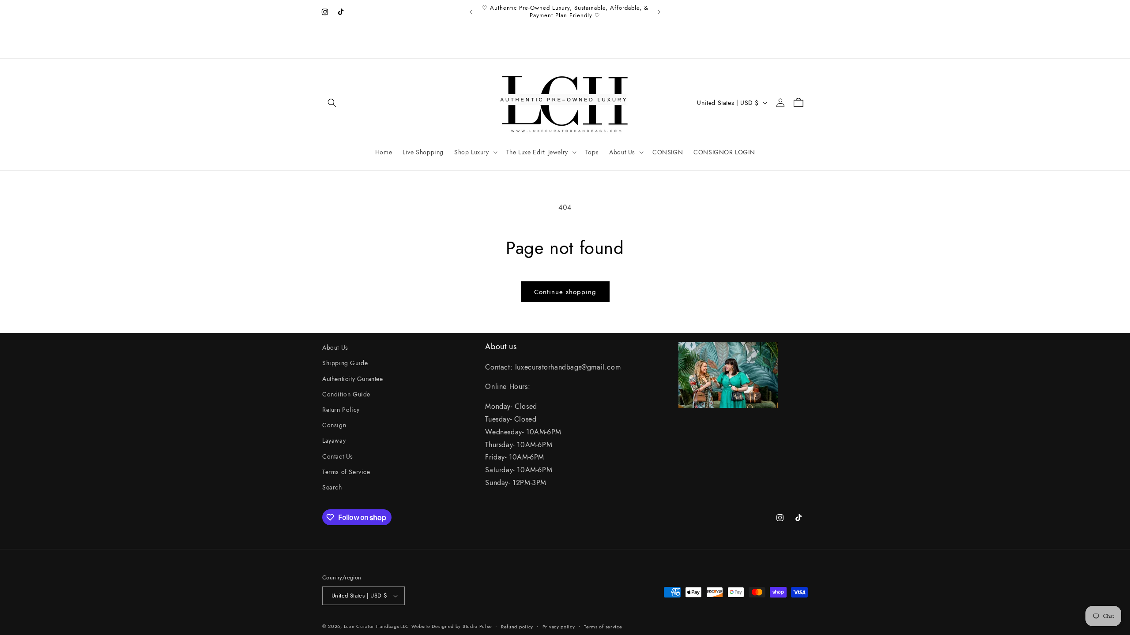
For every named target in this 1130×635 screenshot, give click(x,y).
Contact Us (337, 456)
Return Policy (341, 409)
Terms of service (603, 626)
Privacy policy (558, 626)
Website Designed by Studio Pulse (451, 626)
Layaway (334, 440)
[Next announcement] (659, 12)
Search (332, 487)
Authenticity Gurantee (352, 378)
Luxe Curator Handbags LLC (377, 626)
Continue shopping (565, 292)
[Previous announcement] (471, 12)
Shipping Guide (345, 363)
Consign (334, 425)
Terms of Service (346, 471)
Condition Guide (346, 394)
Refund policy (517, 626)
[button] (332, 102)
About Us (335, 347)
